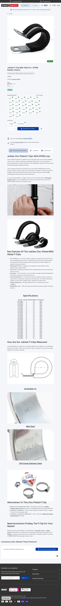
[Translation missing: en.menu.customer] (50, 5)
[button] (47, 549)
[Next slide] (59, 1)
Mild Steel (30, 426)
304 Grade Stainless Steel (30, 463)
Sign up (24, 577)
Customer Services (37, 578)
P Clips (10, 13)
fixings (9, 534)
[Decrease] (8, 128)
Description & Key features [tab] (20, 150)
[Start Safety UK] (10, 5)
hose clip (38, 530)
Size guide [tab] (35, 150)
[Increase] (15, 128)
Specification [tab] (47, 150)
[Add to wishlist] (41, 128)
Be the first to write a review (48, 549)
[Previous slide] (1, 1)
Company (35, 569)
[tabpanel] (30, 346)
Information (35, 574)
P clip (42, 530)
